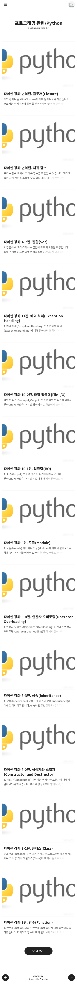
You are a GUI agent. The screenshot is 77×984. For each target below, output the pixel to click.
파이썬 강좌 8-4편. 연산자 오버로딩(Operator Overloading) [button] (38, 600)
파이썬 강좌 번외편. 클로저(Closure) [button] (38, 75)
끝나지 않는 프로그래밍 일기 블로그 (5, 977)
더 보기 (40, 951)
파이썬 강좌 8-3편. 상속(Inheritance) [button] (38, 676)
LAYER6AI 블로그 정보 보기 (71, 4)
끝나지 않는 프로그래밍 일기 (38, 28)
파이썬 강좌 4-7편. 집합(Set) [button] (38, 223)
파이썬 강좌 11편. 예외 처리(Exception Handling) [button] (38, 299)
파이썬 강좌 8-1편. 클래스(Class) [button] (38, 829)
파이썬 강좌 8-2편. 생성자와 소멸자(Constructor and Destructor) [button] (38, 752)
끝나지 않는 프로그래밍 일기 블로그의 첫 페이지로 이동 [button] (38, 4)
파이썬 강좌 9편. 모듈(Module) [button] (38, 524)
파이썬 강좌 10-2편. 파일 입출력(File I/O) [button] (38, 376)
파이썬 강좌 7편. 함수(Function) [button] (38, 903)
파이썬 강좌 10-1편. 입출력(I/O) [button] (38, 450)
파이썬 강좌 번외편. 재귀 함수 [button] (38, 149)
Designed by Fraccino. (38, 979)
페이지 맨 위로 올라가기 (71, 977)
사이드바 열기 (5, 4)
